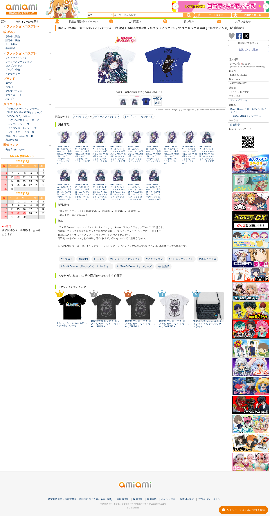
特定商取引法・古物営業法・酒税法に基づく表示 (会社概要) (80, 499)
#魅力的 (83, 258)
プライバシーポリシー (210, 499)
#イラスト (67, 258)
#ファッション (154, 258)
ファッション (80, 116)
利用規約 (151, 499)
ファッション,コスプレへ (23, 26)
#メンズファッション (181, 258)
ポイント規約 (168, 499)
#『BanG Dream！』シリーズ (134, 266)
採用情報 (138, 499)
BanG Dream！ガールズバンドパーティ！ (249, 110)
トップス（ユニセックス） (139, 116)
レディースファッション (106, 116)
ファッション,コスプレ (22, 53)
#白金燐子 (163, 266)
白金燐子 (235, 124)
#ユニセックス (207, 258)
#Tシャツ (99, 258)
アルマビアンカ (238, 100)
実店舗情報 (123, 499)
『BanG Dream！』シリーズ (245, 115)
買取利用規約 (187, 499)
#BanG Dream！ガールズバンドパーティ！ (86, 266)
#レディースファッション (125, 258)
